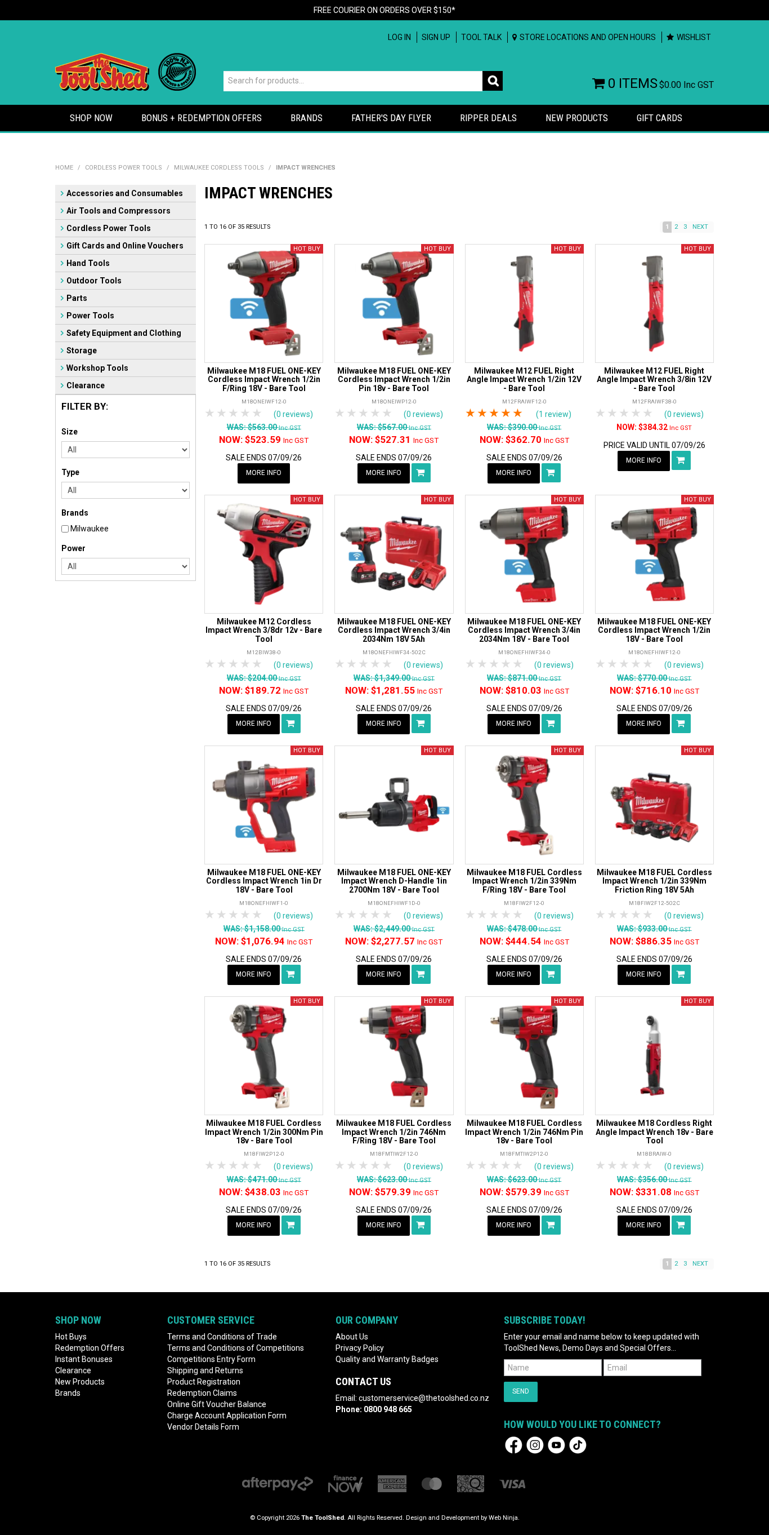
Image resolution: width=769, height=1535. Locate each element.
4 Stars (246, 413)
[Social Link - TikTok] (578, 1444)
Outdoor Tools (94, 280)
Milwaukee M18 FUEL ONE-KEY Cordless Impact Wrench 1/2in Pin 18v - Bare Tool (394, 379)
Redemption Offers (89, 1347)
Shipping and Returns (205, 1370)
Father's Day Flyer (391, 117)
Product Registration (203, 1381)
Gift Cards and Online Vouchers (125, 245)
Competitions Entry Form (211, 1359)
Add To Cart (421, 472)
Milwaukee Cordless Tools (219, 167)
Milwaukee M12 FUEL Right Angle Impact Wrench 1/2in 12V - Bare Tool (524, 379)
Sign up (436, 37)
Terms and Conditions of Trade (222, 1336)
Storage (81, 350)
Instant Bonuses (84, 1359)
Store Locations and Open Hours (588, 37)
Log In (399, 37)
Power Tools (90, 315)
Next (700, 226)
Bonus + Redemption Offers (201, 117)
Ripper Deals (488, 117)
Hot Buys (71, 1336)
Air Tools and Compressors (118, 210)
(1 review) (553, 414)
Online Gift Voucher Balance (216, 1404)
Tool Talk (481, 37)
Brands (306, 117)
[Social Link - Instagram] (535, 1444)
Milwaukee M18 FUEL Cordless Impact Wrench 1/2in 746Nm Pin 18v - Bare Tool (524, 1132)
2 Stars (222, 413)
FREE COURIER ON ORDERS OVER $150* (384, 10)
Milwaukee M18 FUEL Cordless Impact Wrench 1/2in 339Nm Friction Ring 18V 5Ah (654, 881)
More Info (263, 473)
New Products (577, 117)
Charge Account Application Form (227, 1415)
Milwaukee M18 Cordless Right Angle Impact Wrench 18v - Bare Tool (654, 1132)
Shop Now (91, 117)
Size (69, 431)
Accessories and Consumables (124, 193)
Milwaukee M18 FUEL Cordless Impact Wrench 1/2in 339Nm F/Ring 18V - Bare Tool (524, 881)
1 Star (210, 413)
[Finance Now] (345, 1483)
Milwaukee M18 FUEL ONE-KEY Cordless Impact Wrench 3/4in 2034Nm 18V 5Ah (394, 630)
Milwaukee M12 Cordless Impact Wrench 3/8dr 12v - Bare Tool (263, 630)
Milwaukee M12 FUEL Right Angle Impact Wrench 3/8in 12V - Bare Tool (654, 379)
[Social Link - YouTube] (556, 1444)
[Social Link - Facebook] (514, 1444)
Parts (76, 298)
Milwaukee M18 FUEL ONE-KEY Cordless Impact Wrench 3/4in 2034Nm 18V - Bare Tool (524, 630)
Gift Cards (659, 117)
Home (64, 167)
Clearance (85, 385)
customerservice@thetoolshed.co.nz (424, 1398)
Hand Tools (88, 263)
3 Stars (234, 413)
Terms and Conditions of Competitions (235, 1347)
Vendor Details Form (203, 1426)
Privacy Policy (360, 1347)
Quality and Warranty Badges (387, 1359)
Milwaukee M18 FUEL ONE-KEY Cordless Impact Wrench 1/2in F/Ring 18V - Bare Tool (264, 379)
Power (73, 548)
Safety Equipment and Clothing (123, 333)
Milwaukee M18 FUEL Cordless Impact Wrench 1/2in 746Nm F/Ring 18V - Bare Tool (393, 1132)
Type (70, 472)
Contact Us (363, 1381)
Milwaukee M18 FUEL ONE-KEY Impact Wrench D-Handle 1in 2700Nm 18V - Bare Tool (394, 881)
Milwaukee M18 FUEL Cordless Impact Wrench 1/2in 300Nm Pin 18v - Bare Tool (264, 1132)
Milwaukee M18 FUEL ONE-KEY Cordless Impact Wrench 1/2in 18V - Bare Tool (654, 630)
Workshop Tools (97, 367)
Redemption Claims (202, 1393)
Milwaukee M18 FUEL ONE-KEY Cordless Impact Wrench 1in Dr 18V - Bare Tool (264, 881)
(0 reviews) (293, 414)
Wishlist (694, 37)
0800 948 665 (388, 1409)
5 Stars (257, 413)
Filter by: (84, 406)
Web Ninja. (504, 1517)
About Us (352, 1336)
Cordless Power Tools (123, 167)
